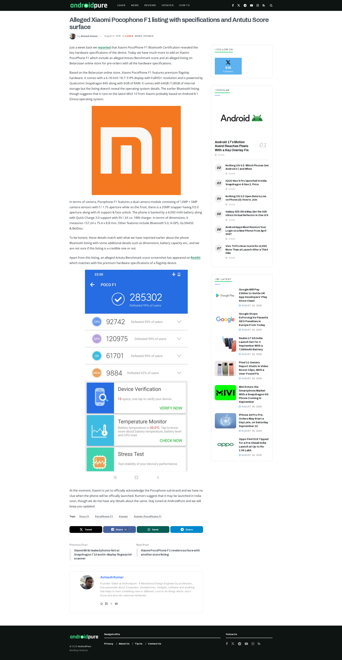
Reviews (150, 5)
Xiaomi (123, 516)
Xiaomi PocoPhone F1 (147, 516)
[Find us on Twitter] (238, 5)
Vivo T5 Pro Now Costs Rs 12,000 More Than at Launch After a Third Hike (247, 249)
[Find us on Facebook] (233, 5)
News (135, 5)
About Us (124, 643)
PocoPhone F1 (104, 516)
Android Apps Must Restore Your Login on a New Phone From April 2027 (246, 231)
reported (104, 47)
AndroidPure (84, 646)
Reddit (196, 257)
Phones (148, 36)
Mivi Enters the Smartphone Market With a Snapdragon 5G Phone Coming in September (253, 394)
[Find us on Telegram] (245, 5)
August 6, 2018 (112, 36)
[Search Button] (271, 5)
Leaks (121, 5)
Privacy (108, 643)
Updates (168, 5)
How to (184, 5)
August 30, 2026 (251, 305)
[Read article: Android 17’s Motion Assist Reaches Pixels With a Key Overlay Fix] (242, 118)
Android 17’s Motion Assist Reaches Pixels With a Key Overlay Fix (232, 146)
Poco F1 (84, 516)
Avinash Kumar (89, 36)
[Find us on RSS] (264, 5)
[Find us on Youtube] (251, 5)
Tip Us (138, 643)
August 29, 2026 (251, 455)
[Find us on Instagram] (257, 5)
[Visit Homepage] (88, 5)
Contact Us (154, 643)
